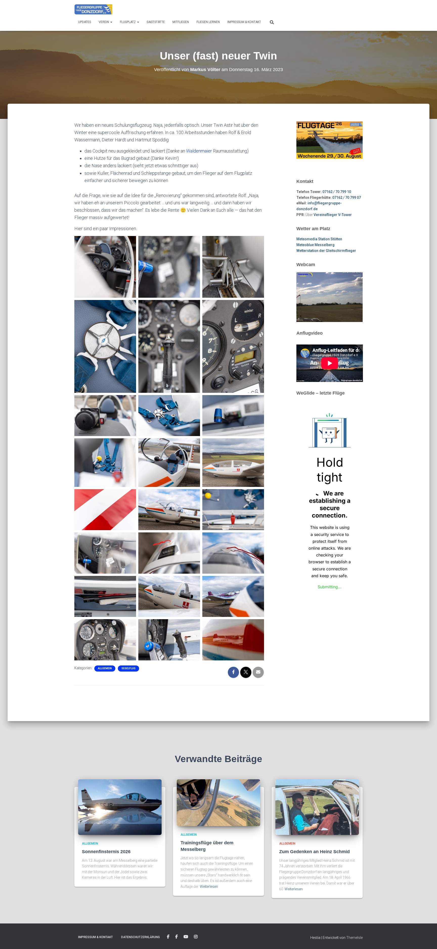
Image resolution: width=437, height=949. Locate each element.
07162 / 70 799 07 (346, 198)
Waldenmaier (199, 151)
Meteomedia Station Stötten (319, 239)
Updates (84, 22)
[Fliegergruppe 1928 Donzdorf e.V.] (93, 9)
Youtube (186, 937)
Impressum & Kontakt (244, 22)
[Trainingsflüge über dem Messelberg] (218, 802)
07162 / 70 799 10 (336, 192)
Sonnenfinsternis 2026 (106, 851)
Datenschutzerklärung (140, 937)
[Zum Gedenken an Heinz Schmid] (317, 807)
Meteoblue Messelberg (315, 245)
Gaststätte (156, 22)
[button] (111, 22)
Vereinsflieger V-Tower (333, 215)
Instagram (195, 937)
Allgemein (105, 668)
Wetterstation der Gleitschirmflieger (326, 251)
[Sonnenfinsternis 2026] (120, 807)
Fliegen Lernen (208, 22)
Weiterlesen (209, 887)
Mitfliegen (180, 22)
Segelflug (128, 668)
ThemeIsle (354, 938)
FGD (168, 937)
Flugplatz (128, 22)
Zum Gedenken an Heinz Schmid (314, 851)
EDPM (176, 937)
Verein (104, 22)
